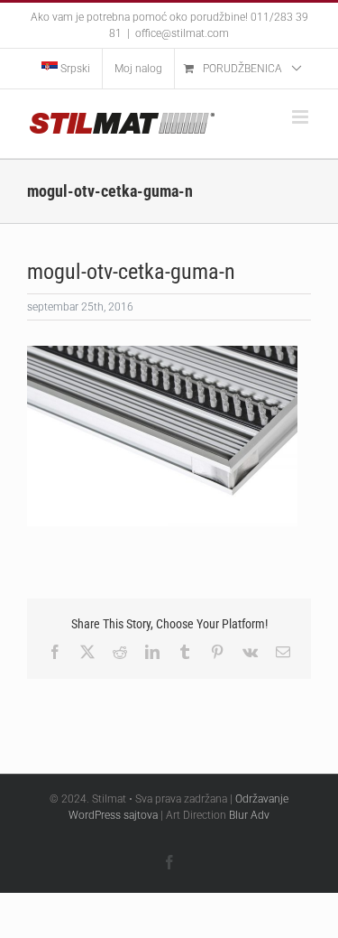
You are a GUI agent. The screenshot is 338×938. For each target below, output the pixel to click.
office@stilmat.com (182, 33)
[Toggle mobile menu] (301, 116)
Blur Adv (249, 815)
